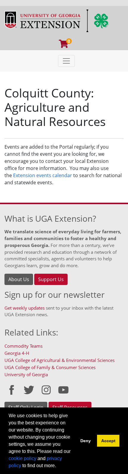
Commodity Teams (23, 346)
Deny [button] (85, 440)
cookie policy (22, 458)
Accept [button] (108, 440)
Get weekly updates (24, 308)
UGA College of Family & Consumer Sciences (50, 367)
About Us (18, 279)
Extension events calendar (42, 175)
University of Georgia (26, 374)
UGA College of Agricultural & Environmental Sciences (59, 360)
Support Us (51, 279)
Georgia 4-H (16, 353)
